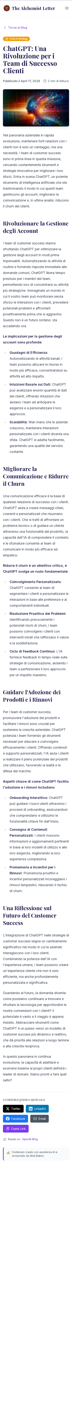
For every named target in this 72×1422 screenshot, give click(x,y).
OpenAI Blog (30, 1139)
